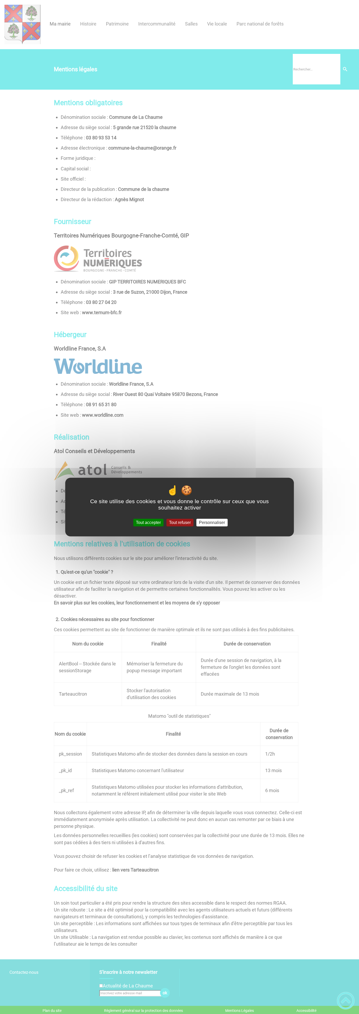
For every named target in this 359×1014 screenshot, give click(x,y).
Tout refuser (180, 522)
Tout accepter (148, 522)
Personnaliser (212, 522)
